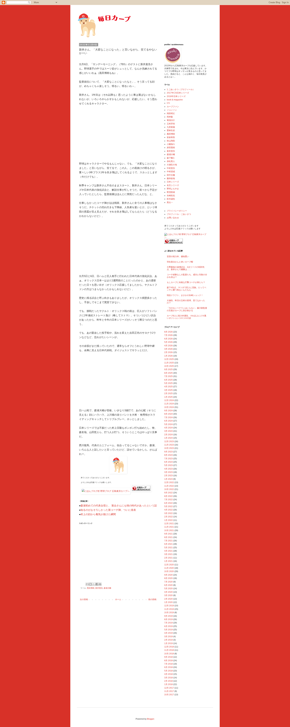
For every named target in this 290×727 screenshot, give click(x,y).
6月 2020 (168, 585)
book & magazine (175, 100)
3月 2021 (168, 554)
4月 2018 (168, 674)
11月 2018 (169, 650)
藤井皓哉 (171, 178)
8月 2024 (168, 414)
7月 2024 (168, 417)
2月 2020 (168, 599)
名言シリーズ (173, 185)
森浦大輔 (107, 588)
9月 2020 (168, 575)
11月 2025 (169, 363)
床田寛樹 (171, 147)
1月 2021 (168, 561)
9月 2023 (168, 452)
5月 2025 (168, 383)
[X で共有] (93, 584)
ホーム (118, 599)
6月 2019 (168, 626)
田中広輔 (171, 175)
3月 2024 (168, 431)
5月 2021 (168, 547)
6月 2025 (168, 380)
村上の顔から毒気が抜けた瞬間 (98, 514)
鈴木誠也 (171, 199)
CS (168, 103)
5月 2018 (168, 671)
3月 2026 (168, 349)
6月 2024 (168, 421)
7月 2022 (168, 499)
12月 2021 (169, 523)
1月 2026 (168, 356)
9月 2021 (168, 534)
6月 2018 (168, 667)
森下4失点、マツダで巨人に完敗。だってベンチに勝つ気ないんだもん (186, 288)
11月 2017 (169, 691)
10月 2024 (169, 407)
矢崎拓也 (171, 195)
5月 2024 (168, 424)
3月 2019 (168, 636)
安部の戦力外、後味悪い (178, 256)
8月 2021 (168, 537)
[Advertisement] (118, 133)
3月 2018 (168, 677)
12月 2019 (169, 605)
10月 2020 (169, 571)
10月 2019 (169, 612)
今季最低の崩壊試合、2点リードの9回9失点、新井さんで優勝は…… (186, 268)
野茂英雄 (171, 192)
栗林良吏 (171, 130)
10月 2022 (169, 489)
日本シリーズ (173, 182)
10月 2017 (169, 694)
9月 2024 (168, 410)
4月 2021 (168, 551)
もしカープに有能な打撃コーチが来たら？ (186, 282)
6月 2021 (168, 544)
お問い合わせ (173, 218)
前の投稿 (152, 599)
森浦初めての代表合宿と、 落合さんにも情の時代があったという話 (119, 505)
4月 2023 (168, 469)
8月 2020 (168, 578)
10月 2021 (169, 530)
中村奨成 (171, 171)
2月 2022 (168, 516)
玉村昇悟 (171, 124)
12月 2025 (169, 359)
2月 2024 (168, 434)
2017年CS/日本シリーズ (178, 93)
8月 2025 (168, 373)
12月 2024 (169, 400)
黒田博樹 (90, 588)
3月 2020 (168, 595)
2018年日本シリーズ (176, 96)
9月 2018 (168, 657)
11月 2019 (169, 609)
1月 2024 (168, 438)
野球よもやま (173, 188)
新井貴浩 (99, 588)
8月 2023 (168, 455)
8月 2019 (168, 619)
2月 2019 (168, 640)
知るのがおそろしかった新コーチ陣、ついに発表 (108, 509)
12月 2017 (169, 688)
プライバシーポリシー (177, 211)
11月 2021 (169, 527)
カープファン (173, 106)
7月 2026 (168, 335)
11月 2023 (169, 445)
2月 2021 (168, 558)
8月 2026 (168, 332)
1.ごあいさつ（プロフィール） (181, 89)
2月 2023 (168, 475)
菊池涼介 (171, 120)
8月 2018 (168, 660)
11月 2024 (169, 404)
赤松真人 (171, 161)
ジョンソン (172, 110)
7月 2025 (168, 376)
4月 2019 (168, 633)
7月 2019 (168, 623)
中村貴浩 (171, 168)
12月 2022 (169, 482)
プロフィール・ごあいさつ (179, 214)
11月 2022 (169, 486)
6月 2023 (168, 462)
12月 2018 (169, 647)
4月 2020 (168, 592)
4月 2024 (168, 428)
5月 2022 (168, 506)
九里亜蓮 (171, 127)
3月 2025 (168, 390)
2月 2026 (168, 352)
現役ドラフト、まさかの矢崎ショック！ (185, 295)
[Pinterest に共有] (100, 584)
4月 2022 (168, 510)
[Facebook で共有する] (97, 584)
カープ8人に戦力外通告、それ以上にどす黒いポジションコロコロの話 (186, 317)
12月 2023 (169, 441)
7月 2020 (168, 582)
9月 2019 (168, 616)
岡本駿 (170, 117)
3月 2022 (168, 513)
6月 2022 (168, 503)
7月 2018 (168, 664)
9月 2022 (168, 492)
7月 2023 (168, 458)
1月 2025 (168, 397)
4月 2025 (168, 386)
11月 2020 (169, 568)
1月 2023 (168, 479)
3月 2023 (168, 472)
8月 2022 (168, 496)
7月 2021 (168, 541)
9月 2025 (168, 369)
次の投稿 (84, 599)
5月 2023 (168, 465)
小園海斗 (171, 144)
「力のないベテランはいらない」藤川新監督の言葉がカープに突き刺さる (187, 309)
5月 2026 (168, 342)
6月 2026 (168, 339)
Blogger (150, 719)
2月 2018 (168, 681)
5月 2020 (168, 588)
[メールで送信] (87, 584)
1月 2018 (168, 684)
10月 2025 (169, 366)
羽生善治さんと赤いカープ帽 (180, 262)
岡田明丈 (171, 113)
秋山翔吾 (171, 141)
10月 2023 (169, 448)
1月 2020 (168, 602)
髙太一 (170, 202)
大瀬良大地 (172, 164)
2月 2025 (168, 393)
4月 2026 (168, 345)
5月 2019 (168, 629)
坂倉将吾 (171, 137)
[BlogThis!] (90, 584)
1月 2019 (168, 643)
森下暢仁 (171, 158)
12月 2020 (169, 565)
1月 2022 (168, 520)
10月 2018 (169, 653)
